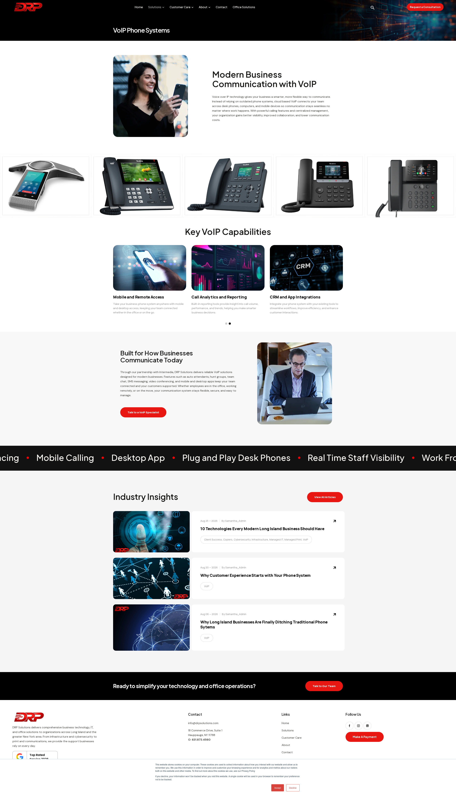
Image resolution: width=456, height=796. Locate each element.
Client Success (213, 539)
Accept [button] (277, 787)
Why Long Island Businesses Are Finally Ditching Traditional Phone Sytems (264, 625)
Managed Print (293, 539)
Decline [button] (293, 787)
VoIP (305, 539)
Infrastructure (260, 539)
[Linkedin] (367, 726)
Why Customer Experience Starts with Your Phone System (255, 575)
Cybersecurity (242, 539)
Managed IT (276, 539)
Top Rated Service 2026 (39, 757)
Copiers (227, 539)
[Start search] (372, 7)
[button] (226, 323)
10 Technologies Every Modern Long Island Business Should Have (262, 528)
